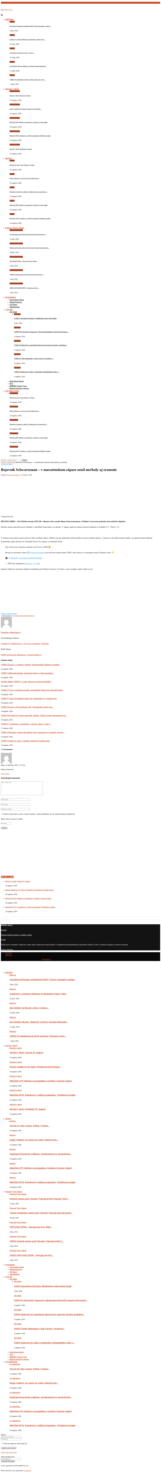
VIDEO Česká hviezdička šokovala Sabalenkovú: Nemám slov (29, 698)
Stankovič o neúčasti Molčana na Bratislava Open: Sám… (27, 39)
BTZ (11, 383)
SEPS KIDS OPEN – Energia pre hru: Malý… (24, 261)
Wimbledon (15, 307)
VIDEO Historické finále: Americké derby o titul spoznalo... (27, 673)
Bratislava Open (17, 381)
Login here (27, 1470)
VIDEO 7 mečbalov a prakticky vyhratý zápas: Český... (26, 724)
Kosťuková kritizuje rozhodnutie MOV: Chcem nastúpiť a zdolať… (30, 26)
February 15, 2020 (32, 563)
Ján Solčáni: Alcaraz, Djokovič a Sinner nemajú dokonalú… (28, 66)
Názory (12, 22)
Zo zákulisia (14, 393)
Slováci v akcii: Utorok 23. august (20, 95)
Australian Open (17, 300)
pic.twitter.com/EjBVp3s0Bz (30, 558)
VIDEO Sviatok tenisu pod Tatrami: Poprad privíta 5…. (27, 274)
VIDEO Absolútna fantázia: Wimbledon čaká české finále (35, 318)
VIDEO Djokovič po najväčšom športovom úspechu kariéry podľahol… (40, 345)
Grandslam (10, 297)
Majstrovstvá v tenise (19, 388)
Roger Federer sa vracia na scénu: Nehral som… (25, 178)
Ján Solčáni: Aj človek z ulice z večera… (22, 53)
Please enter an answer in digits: (12, 819)
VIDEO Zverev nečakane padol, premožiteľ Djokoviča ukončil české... (32, 690)
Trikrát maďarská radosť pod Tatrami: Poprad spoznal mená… (29, 248)
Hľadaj (24, 460)
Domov (3, 462)
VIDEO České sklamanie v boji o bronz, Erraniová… (34, 358)
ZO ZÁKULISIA (12, 391)
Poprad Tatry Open (14, 228)
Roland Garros (16, 302)
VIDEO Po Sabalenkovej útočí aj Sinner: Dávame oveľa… (27, 79)
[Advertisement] (80, 591)
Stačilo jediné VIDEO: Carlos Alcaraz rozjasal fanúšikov (26, 681)
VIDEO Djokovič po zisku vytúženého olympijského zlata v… (37, 372)
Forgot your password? (9, 1452)
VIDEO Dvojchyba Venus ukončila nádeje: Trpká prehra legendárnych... (34, 715)
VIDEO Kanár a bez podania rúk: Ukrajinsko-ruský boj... (27, 707)
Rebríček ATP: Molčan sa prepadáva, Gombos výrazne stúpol (29, 122)
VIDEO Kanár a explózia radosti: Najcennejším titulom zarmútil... (31, 665)
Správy (8, 158)
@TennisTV (14, 558)
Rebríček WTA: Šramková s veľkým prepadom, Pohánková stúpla (30, 136)
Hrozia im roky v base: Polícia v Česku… (22, 165)
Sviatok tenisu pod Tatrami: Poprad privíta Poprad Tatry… (28, 234)
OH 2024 (13, 312)
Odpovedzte (5, 774)
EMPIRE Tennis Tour (18, 386)
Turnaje (9, 309)
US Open (13, 304)
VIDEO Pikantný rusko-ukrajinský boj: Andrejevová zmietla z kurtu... (33, 732)
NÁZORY (9, 19)
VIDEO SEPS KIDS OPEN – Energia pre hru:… (24, 288)
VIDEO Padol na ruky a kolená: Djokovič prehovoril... (25, 741)
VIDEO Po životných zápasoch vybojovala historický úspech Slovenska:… (41, 332)
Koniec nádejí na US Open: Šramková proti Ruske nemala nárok (29, 890)
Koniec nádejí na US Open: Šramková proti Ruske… (26, 109)
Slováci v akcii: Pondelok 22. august (21, 149)
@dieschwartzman (37, 552)
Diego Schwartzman (9, 613)
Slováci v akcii (12, 89)
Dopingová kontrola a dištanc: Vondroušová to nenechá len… (28, 192)
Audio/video (10, 462)
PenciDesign (46, 959)
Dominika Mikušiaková (13, 475)
